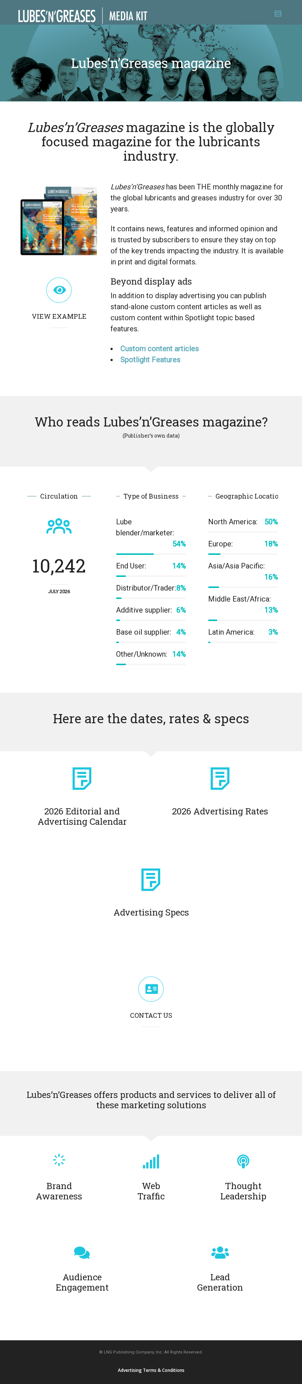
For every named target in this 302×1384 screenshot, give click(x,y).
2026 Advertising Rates (220, 811)
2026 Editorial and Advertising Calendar (82, 816)
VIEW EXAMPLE (59, 316)
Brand (59, 1191)
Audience (82, 1282)
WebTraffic (151, 1191)
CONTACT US (151, 1015)
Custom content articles (159, 348)
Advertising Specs (151, 912)
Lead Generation (220, 1282)
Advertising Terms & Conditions (151, 1370)
